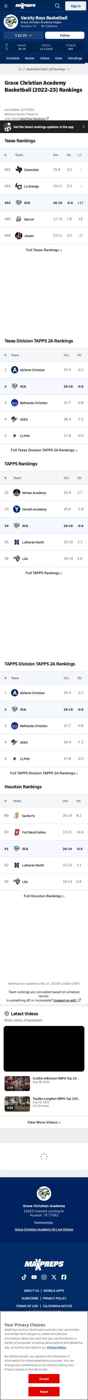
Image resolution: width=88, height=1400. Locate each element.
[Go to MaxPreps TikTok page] (24, 1277)
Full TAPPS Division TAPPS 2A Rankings (42, 772)
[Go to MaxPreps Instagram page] (44, 1277)
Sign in (76, 6)
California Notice (57, 1306)
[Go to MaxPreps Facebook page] (64, 1277)
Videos (45, 58)
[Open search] (57, 6)
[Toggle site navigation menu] (6, 6)
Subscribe (30, 1298)
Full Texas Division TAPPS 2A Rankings (43, 449)
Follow (65, 35)
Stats (59, 58)
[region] (44, 1355)
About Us (31, 1290)
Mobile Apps (54, 1290)
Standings (75, 58)
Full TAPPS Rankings (43, 572)
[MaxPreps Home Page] (20, 69)
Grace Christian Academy (44, 1205)
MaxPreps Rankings (32, 118)
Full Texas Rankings (42, 249)
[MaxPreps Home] (25, 6)
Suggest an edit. (65, 1000)
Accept (44, 1379)
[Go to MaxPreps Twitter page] (54, 1277)
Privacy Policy (54, 1298)
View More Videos (43, 1122)
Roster (30, 58)
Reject (44, 1391)
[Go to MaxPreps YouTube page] (34, 1277)
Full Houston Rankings (43, 895)
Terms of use (27, 1306)
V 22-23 (21, 35)
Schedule (13, 58)
